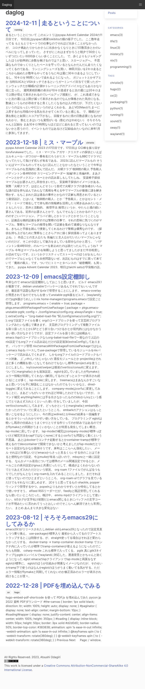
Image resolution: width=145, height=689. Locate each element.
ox (8, 592)
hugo (16, 592)
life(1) (114, 41)
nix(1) (113, 60)
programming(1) (121, 67)
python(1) (116, 108)
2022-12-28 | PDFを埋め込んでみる (53, 585)
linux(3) (115, 47)
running (18, 29)
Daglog (7, 4)
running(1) (116, 114)
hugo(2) (115, 89)
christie (90, 142)
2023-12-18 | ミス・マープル (44, 142)
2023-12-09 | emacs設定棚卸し (48, 276)
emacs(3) (116, 35)
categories (115, 27)
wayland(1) (117, 134)
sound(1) (116, 121)
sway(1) (115, 127)
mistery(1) (116, 54)
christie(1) (116, 83)
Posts (111, 13)
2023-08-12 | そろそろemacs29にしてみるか (52, 520)
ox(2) (113, 95)
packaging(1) (118, 102)
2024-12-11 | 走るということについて (53, 26)
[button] (140, 4)
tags (111, 75)
